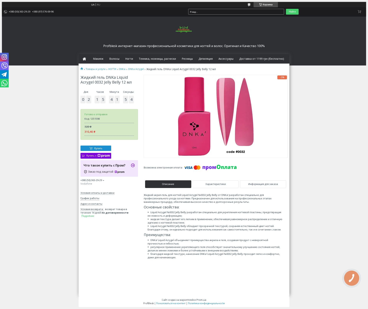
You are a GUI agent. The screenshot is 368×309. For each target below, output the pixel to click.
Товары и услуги (95, 69)
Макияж (98, 58)
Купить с (91, 155)
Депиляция (206, 58)
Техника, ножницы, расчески (157, 58)
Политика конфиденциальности (206, 303)
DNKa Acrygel (136, 69)
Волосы (114, 58)
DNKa (122, 69)
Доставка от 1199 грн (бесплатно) (261, 58)
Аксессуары (226, 58)
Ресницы (187, 58)
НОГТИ (112, 69)
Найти (292, 11)
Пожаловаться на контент (171, 303)
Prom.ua (201, 300)
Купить (98, 148)
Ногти (129, 58)
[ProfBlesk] (184, 29)
